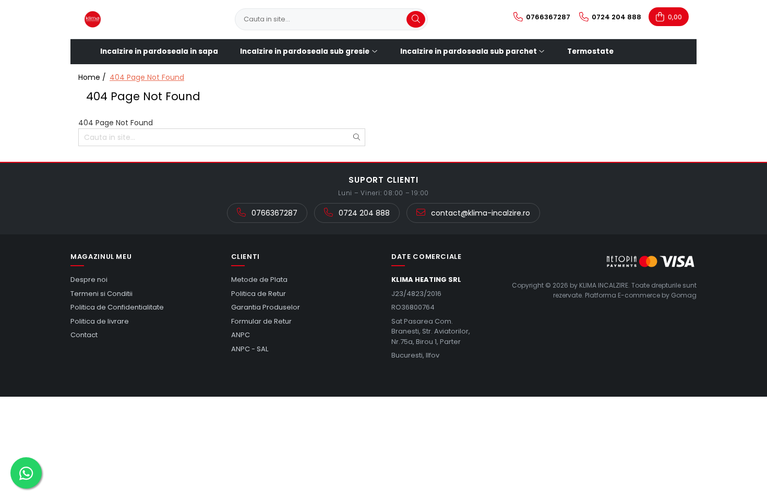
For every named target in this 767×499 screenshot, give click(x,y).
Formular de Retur (261, 321)
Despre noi (88, 279)
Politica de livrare (99, 321)
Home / (93, 77)
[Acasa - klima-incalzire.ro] (130, 19)
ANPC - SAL (249, 349)
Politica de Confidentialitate (117, 307)
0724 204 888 (363, 213)
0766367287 (273, 213)
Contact (84, 335)
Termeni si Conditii (101, 294)
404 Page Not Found (147, 77)
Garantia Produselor (265, 307)
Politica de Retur (258, 294)
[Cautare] (415, 19)
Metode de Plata (259, 279)
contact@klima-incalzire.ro (479, 213)
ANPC (240, 335)
